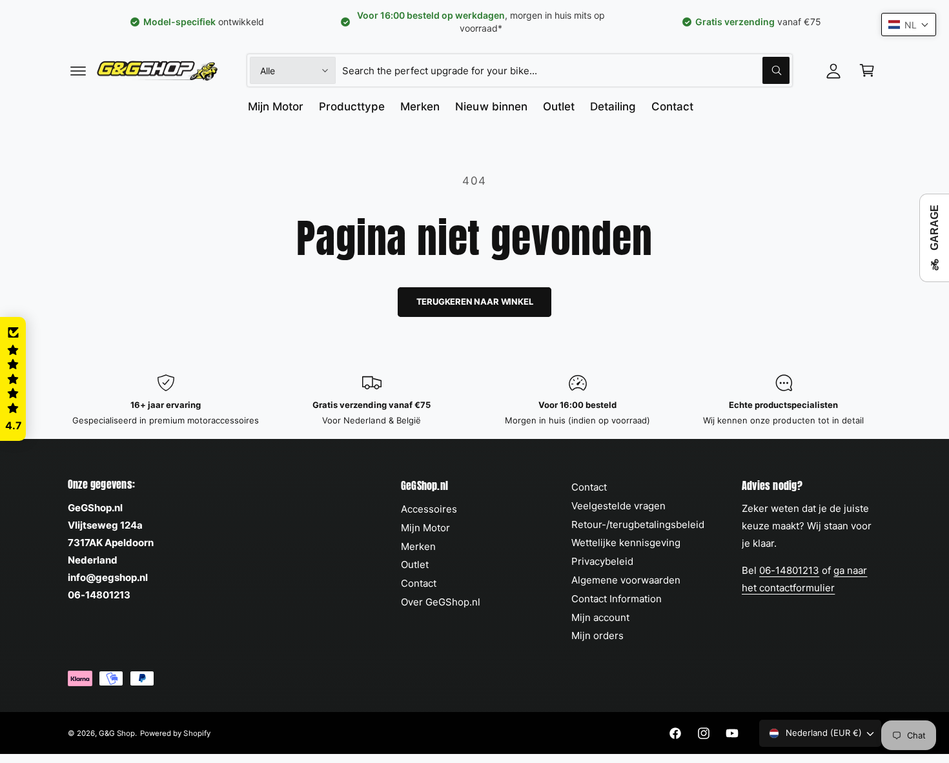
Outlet (415, 564)
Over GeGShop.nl (440, 602)
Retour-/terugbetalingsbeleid (637, 524)
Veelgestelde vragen (618, 506)
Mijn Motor (425, 528)
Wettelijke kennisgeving (625, 542)
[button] (78, 70)
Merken (418, 546)
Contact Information (616, 599)
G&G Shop (117, 733)
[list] (474, 400)
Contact (418, 583)
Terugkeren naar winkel (474, 301)
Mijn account (600, 617)
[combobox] (566, 70)
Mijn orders (597, 635)
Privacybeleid (602, 561)
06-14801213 (789, 570)
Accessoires (429, 509)
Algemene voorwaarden (625, 580)
